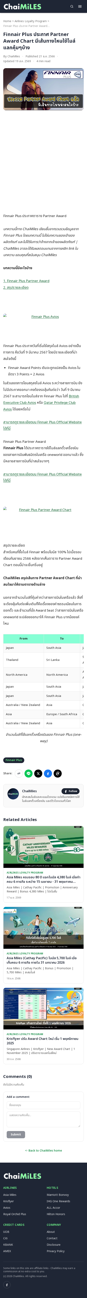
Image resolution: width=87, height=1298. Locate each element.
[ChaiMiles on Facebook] (7, 1284)
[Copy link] (19, 774)
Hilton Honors (56, 1214)
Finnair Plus (14, 760)
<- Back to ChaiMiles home (43, 1151)
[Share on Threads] (58, 774)
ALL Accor (53, 1208)
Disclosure (53, 1245)
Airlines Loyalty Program (31, 21)
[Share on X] (38, 774)
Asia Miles (9, 1195)
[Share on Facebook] (48, 774)
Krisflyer (8, 1201)
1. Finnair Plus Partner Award (26, 281)
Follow (73, 791)
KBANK (8, 1245)
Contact (52, 1238)
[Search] (71, 6)
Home (7, 21)
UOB (6, 1232)
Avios (6, 1208)
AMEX (7, 1251)
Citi (5, 1238)
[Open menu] (80, 6)
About (51, 1232)
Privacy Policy (56, 1251)
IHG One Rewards (58, 1201)
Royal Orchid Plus (14, 1214)
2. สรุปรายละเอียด (16, 287)
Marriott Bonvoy (58, 1195)
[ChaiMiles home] (22, 6)
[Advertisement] (43, 158)
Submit (16, 1134)
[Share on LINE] (28, 774)
